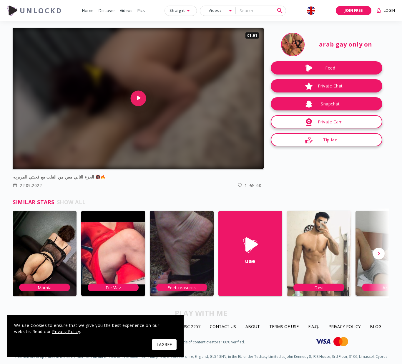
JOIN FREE (354, 10)
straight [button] (177, 10)
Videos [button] (215, 10)
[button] (87, 10)
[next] (379, 253)
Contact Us (223, 326)
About (252, 326)
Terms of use (284, 326)
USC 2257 (191, 326)
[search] (280, 10)
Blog (375, 326)
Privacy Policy (344, 326)
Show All (71, 202)
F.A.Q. (313, 326)
